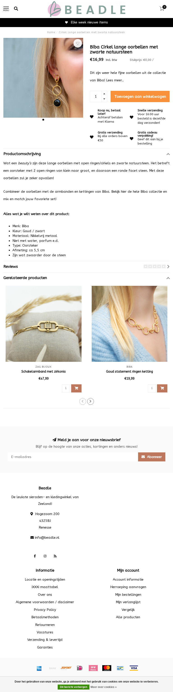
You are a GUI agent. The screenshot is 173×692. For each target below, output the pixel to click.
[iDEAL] (79, 668)
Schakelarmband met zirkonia (43, 371)
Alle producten (128, 617)
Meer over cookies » (104, 687)
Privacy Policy (45, 610)
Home (51, 32)
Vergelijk (128, 610)
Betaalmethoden (45, 617)
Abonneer (154, 457)
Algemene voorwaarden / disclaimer (45, 602)
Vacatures (45, 632)
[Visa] (133, 668)
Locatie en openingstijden (45, 579)
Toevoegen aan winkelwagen (140, 96)
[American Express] (39, 668)
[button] (43, 120)
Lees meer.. (115, 80)
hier (124, 192)
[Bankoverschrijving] (52, 668)
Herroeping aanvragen (128, 587)
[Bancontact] (120, 668)
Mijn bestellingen (128, 595)
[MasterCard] (106, 668)
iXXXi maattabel (45, 587)
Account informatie (128, 579)
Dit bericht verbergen (73, 687)
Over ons (45, 595)
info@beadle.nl (47, 538)
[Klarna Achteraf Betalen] (93, 668)
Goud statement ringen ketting (129, 371)
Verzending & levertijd (45, 640)
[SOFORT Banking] (66, 668)
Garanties (45, 647)
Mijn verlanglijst (128, 602)
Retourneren (45, 625)
